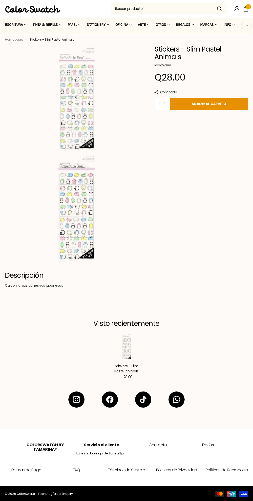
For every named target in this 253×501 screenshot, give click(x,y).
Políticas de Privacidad (176, 470)
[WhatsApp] (177, 399)
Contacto (158, 445)
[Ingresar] (237, 8)
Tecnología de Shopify (55, 493)
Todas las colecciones (16, 27)
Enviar (220, 8)
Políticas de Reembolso (227, 470)
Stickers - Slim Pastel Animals (126, 368)
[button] (166, 99)
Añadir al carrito (208, 103)
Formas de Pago (26, 470)
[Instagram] (76, 399)
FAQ (76, 470)
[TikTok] (143, 399)
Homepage (14, 39)
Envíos (208, 445)
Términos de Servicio (126, 470)
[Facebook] (110, 399)
